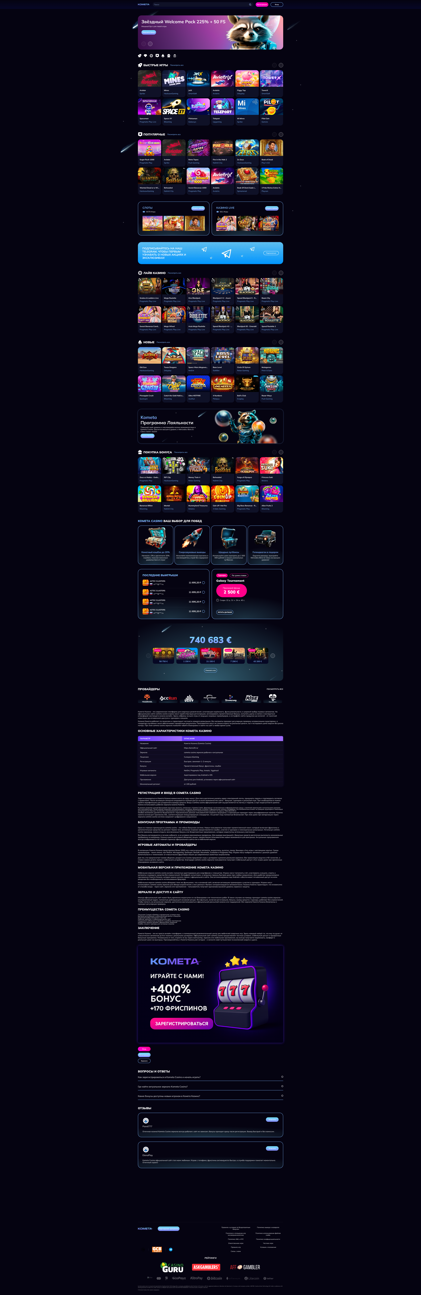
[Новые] (163, 55)
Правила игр (236, 1247)
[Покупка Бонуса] (169, 55)
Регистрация (262, 5)
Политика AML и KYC (236, 1239)
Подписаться (271, 253)
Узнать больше (147, 436)
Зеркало (144, 1061)
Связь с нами (236, 1251)
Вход (277, 5)
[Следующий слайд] (150, 44)
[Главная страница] (144, 5)
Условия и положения (268, 1247)
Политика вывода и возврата (268, 1227)
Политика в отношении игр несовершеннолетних (236, 1234)
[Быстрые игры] (139, 55)
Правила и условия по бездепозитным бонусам (235, 1228)
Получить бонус (149, 32)
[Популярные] (157, 55)
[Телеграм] (170, 1249)
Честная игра (268, 1243)
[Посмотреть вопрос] (282, 1077)
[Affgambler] (245, 1267)
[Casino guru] (171, 1267)
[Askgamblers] (206, 1267)
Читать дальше (225, 612)
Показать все (210, 670)
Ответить (272, 1120)
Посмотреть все (176, 65)
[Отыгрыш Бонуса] (174, 55)
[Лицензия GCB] (157, 1249)
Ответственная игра (235, 1243)
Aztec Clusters (157, 581)
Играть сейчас (198, 208)
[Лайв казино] (151, 55)
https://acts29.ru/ (191, 748)
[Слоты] (145, 55)
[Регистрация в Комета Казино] (210, 994)
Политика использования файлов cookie (268, 1234)
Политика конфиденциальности (268, 1239)
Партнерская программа (168, 1229)
